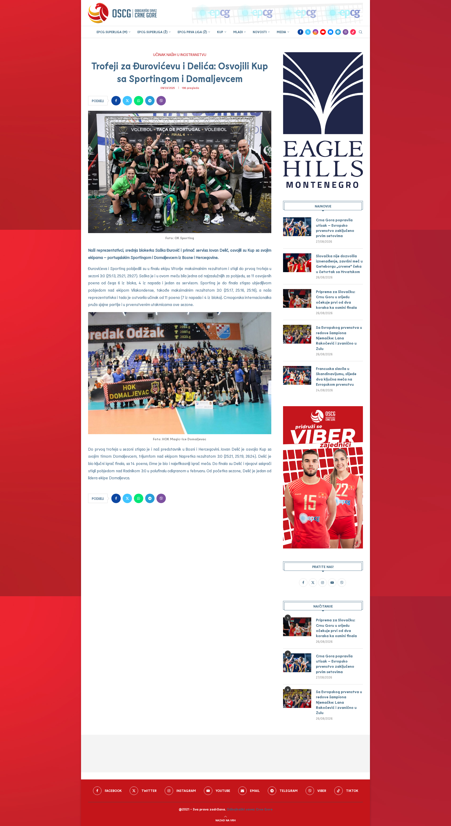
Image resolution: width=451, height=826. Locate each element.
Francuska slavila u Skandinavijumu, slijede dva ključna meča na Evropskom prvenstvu (336, 376)
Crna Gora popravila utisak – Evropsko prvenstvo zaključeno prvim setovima (335, 228)
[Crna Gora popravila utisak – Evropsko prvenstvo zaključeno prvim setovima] (297, 226)
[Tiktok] (353, 32)
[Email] (330, 32)
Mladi (238, 32)
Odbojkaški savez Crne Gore (249, 809)
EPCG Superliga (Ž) (152, 32)
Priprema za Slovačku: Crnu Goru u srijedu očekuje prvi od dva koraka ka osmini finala (336, 299)
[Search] (360, 32)
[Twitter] (308, 32)
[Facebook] (300, 32)
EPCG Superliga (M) (112, 32)
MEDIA (281, 32)
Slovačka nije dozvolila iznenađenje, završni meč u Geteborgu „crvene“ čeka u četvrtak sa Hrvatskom (339, 264)
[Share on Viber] (161, 100)
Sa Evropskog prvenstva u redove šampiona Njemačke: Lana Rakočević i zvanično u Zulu (339, 338)
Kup (220, 32)
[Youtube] (323, 32)
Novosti (260, 32)
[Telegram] (338, 32)
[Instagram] (315, 32)
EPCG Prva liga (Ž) (192, 32)
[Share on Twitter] (127, 100)
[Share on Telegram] (150, 100)
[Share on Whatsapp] (138, 100)
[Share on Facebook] (116, 100)
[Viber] (345, 32)
